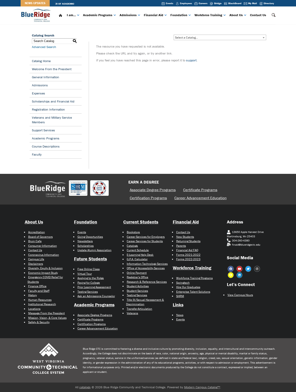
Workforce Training (208, 15)
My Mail (252, 3)
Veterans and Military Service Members (52, 119)
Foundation (178, 15)
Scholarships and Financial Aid (53, 101)
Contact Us (258, 15)
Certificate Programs (200, 189)
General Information (45, 77)
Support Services (43, 130)
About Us (236, 15)
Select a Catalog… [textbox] (186, 37)
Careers (203, 3)
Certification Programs (148, 197)
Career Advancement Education (200, 197)
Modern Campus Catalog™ (202, 387)
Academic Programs (97, 15)
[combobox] (220, 37)
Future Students (90, 259)
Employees (186, 3)
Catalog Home (41, 61)
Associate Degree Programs (153, 189)
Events (169, 3)
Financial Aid (153, 15)
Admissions (128, 15)
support (191, 60)
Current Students (140, 222)
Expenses (38, 93)
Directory (269, 3)
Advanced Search (44, 47)
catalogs (85, 387)
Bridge (218, 3)
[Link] (36, 15)
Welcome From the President (51, 69)
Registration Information (48, 109)
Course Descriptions (46, 146)
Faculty (37, 154)
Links (178, 305)
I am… (71, 15)
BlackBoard (234, 3)
